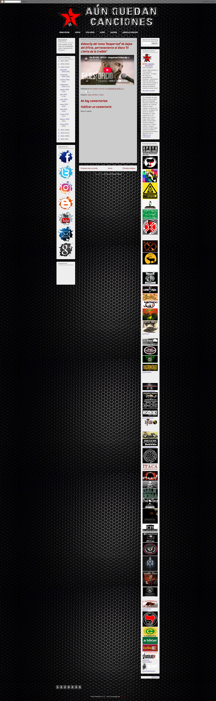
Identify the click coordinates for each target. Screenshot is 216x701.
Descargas (113, 32)
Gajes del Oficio (93, 95)
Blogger (122, 696)
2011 (62, 139)
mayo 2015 (64, 104)
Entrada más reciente (89, 168)
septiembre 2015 (64, 85)
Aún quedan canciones (149, 65)
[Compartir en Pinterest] (90, 92)
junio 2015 (64, 99)
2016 (63, 64)
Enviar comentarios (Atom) (113, 174)
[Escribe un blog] (84, 92)
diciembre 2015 (63, 71)
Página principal (64, 32)
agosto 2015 (64, 89)
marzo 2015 (64, 114)
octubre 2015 (65, 80)
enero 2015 (64, 124)
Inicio (110, 168)
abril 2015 (63, 109)
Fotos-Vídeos (90, 32)
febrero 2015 (64, 119)
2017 (63, 61)
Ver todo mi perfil (149, 91)
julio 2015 (63, 94)
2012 (63, 136)
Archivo (102, 32)
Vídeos (101, 95)
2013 (63, 133)
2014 (63, 130)
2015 (63, 67)
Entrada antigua (129, 168)
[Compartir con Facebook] (88, 92)
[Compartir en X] (86, 92)
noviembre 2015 (64, 76)
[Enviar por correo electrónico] (82, 92)
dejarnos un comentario (147, 136)
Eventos (77, 32)
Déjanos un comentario (130, 32)
